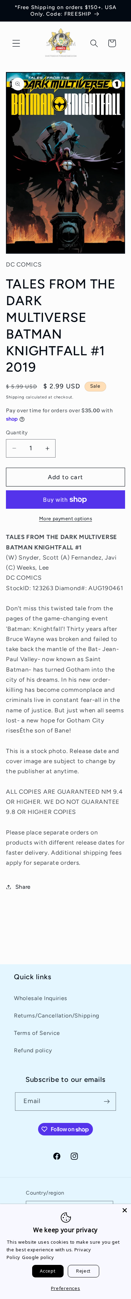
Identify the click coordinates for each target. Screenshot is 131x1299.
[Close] (124, 1210)
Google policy (38, 1257)
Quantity (17, 432)
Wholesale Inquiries (40, 998)
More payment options (65, 518)
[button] (16, 43)
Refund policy (33, 1050)
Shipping (15, 397)
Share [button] (23, 887)
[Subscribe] (107, 1101)
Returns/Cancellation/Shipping (56, 1015)
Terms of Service (37, 1033)
